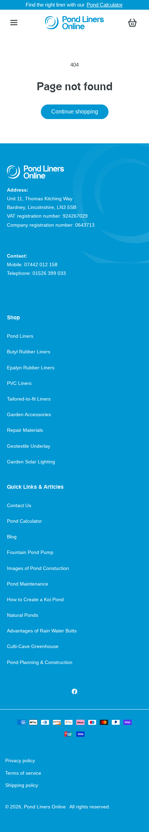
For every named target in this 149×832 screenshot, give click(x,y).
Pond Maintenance (27, 584)
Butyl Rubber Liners (28, 351)
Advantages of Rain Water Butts (42, 630)
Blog (12, 536)
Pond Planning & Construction (39, 662)
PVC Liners (19, 383)
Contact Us (19, 505)
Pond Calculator (105, 5)
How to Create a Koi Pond (35, 599)
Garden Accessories (29, 414)
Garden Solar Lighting (31, 461)
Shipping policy (21, 785)
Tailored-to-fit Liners (29, 399)
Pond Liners (20, 336)
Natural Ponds (22, 615)
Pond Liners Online (45, 806)
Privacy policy (20, 760)
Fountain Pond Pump (30, 552)
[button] (13, 22)
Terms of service (23, 773)
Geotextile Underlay (28, 446)
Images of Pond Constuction (38, 568)
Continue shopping (74, 112)
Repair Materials (25, 430)
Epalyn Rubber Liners (30, 367)
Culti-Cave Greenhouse (33, 646)
